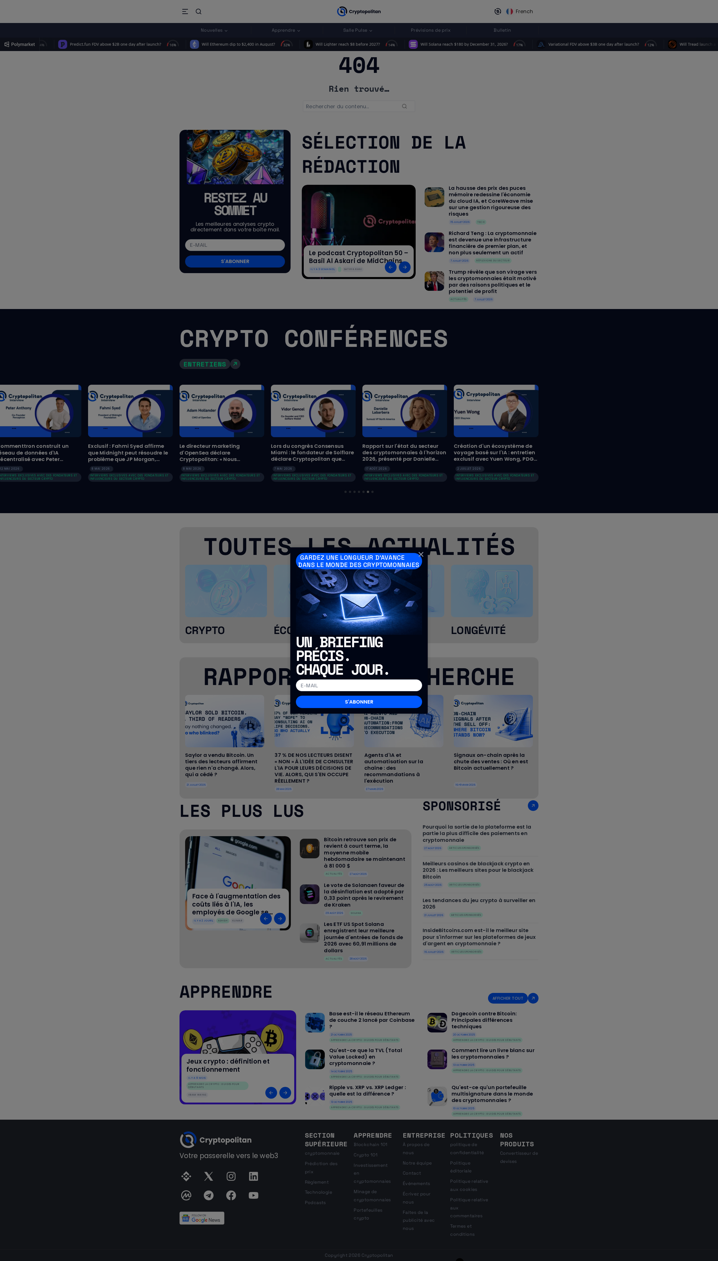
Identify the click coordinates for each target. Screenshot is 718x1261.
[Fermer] (421, 554)
